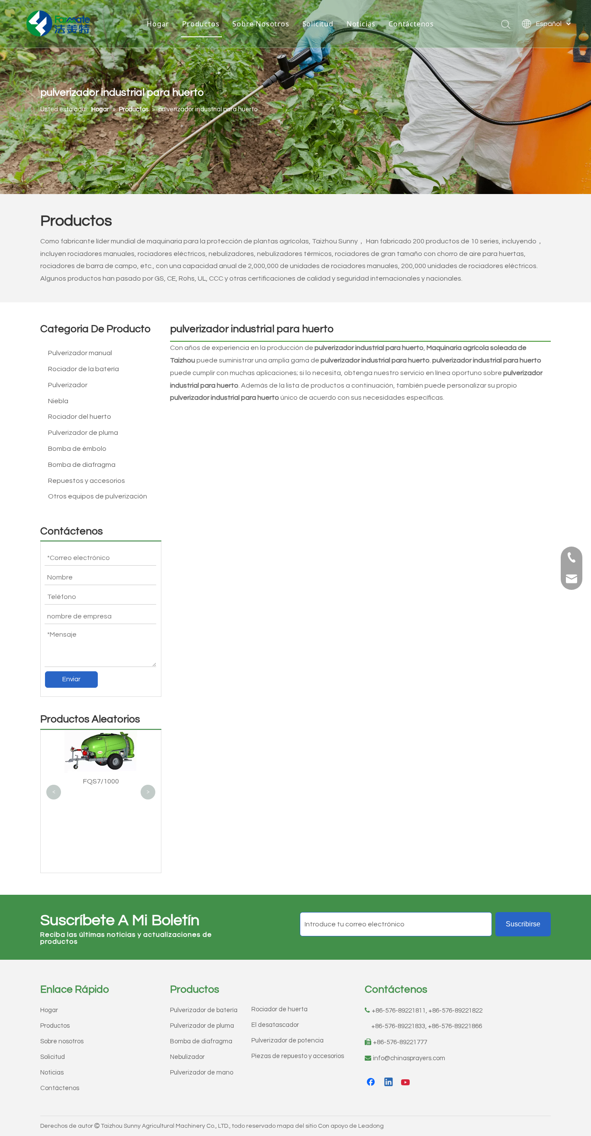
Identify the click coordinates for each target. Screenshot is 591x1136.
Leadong (371, 1126)
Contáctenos (411, 24)
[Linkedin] (389, 1083)
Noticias (361, 24)
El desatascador (275, 1025)
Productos (200, 24)
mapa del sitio (297, 1126)
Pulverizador (67, 385)
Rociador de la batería (83, 369)
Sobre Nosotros (260, 24)
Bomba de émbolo (77, 448)
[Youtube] (406, 1083)
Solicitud (318, 24)
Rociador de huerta (279, 1009)
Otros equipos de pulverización (97, 496)
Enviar (71, 679)
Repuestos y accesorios (86, 480)
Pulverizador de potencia (287, 1040)
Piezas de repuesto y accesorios (297, 1056)
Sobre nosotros (62, 1041)
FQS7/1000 (101, 781)
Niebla (58, 401)
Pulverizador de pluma (83, 432)
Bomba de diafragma (82, 464)
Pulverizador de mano (201, 1072)
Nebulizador (187, 1057)
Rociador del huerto (79, 416)
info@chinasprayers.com (409, 1058)
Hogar (158, 24)
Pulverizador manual (80, 353)
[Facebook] (372, 1083)
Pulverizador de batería (204, 1010)
